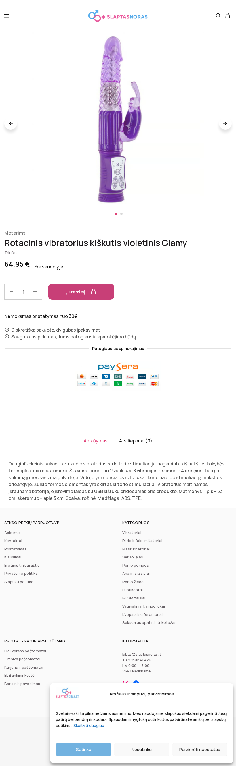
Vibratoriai (131, 532)
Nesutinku (142, 749)
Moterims (15, 233)
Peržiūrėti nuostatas (199, 749)
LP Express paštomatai (25, 650)
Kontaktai (13, 540)
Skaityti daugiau (88, 725)
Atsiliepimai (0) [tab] (135, 441)
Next (225, 123)
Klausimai (12, 557)
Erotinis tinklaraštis (21, 565)
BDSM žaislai (133, 598)
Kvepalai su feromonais (143, 614)
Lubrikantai (132, 589)
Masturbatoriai (136, 549)
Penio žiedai (133, 581)
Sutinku (83, 749)
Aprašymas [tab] (96, 441)
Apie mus (12, 532)
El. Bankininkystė (19, 675)
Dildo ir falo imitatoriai (142, 540)
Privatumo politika (21, 573)
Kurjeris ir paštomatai (23, 667)
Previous (10, 123)
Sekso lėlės (132, 557)
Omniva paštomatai (22, 658)
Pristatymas (15, 549)
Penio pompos (135, 565)
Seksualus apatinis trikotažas (149, 622)
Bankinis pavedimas (22, 683)
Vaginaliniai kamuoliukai (143, 606)
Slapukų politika (18, 581)
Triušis (10, 252)
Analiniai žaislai (136, 573)
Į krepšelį (76, 292)
